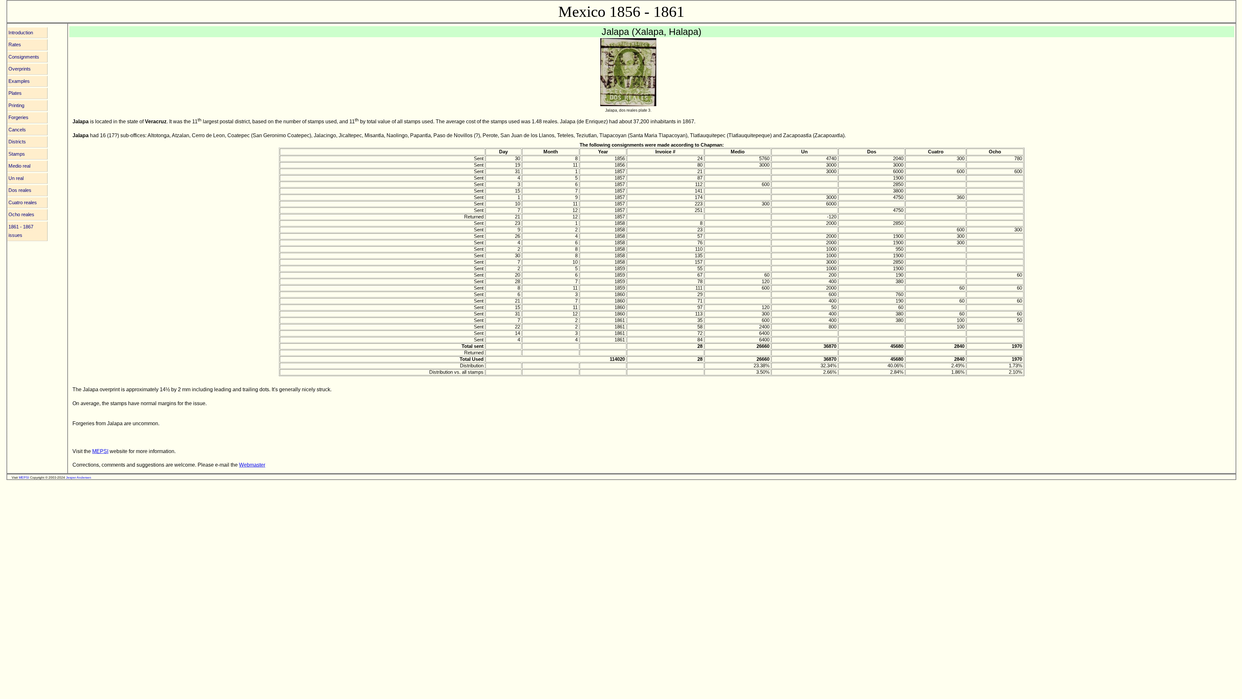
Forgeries (18, 117)
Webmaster (252, 465)
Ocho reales (21, 214)
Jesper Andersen (78, 477)
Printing (16, 105)
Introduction (20, 32)
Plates (15, 93)
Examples (19, 81)
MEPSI (100, 451)
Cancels (17, 129)
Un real (16, 178)
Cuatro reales (22, 202)
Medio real (19, 166)
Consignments (23, 57)
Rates (14, 44)
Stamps (16, 154)
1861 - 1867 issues (20, 231)
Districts (17, 141)
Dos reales (19, 190)
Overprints (19, 69)
